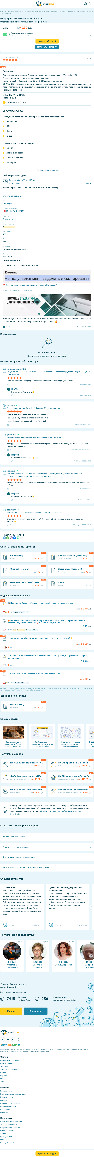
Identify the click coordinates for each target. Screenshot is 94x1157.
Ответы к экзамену (12, 196)
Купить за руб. (47, 41)
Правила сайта (6, 1091)
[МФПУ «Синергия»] (4, 612)
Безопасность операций (10, 1103)
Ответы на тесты (6, 1131)
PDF (4, 234)
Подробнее (35, 1011)
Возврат (3, 1100)
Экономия (4, 1066)
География (7, 203)
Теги (2, 1082)
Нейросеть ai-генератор (10, 1128)
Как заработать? (7, 1143)
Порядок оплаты (6, 1097)
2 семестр (8, 219)
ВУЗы (2, 1140)
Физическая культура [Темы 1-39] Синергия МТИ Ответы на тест (34, 408)
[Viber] (11, 537)
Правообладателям (8, 1106)
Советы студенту (7, 1063)
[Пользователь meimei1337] (5, 630)
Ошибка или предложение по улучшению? (18, 290)
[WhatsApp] (7, 537)
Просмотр (87, 183)
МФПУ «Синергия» (15, 211)
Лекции (3, 1134)
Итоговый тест (8, 227)
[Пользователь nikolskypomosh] (5, 612)
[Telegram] (4, 537)
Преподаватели (6, 1137)
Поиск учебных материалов (11, 1121)
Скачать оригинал (14, 183)
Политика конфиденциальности (13, 1094)
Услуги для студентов (9, 1124)
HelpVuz (8, 327)
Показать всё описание (48, 170)
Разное (3, 1073)
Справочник (5, 1076)
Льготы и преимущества (9, 1069)
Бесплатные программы (9, 1060)
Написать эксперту (47, 47)
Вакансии (4, 1112)
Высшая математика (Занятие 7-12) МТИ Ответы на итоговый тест (34, 437)
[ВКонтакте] (14, 537)
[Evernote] (18, 537)
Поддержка (5, 1109)
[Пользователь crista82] (5, 665)
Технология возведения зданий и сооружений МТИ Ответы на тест (35, 513)
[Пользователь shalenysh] (5, 647)
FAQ (1, 1079)
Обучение (11, 1011)
